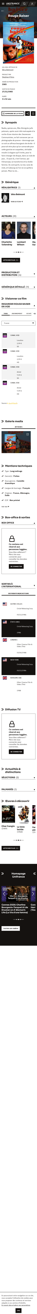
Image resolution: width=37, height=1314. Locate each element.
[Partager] (27, 113)
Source (4, 403)
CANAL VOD (14, 335)
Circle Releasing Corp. (25, 608)
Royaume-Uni (15, 678)
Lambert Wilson (21, 243)
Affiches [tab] (18, 427)
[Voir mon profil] (32, 4)
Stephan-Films (8, 77)
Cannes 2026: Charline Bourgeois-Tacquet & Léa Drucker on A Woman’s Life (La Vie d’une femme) (15, 909)
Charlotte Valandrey (7, 243)
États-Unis (15, 622)
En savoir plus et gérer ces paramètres (16, 1305)
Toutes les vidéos (10, 928)
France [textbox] (6, 323)
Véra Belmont (7, 70)
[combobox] (18, 323)
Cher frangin (8, 826)
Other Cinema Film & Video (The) (24, 645)
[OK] (18, 1310)
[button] (28, 434)
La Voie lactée (21, 828)
